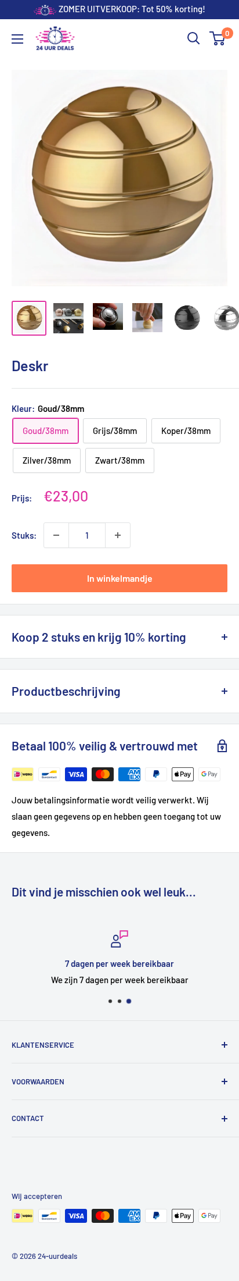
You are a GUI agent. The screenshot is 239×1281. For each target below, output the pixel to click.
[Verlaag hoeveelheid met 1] (56, 535)
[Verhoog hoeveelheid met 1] (118, 535)
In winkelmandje (120, 577)
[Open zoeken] (193, 38)
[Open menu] (17, 39)
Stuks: (24, 535)
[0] (218, 38)
